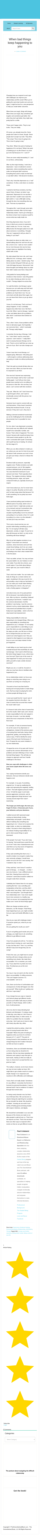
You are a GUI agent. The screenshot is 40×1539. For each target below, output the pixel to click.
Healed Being (21, 1159)
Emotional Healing (25, 1227)
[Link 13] (19, 80)
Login (5, 1425)
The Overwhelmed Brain (20, 9)
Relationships (21, 1229)
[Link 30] (20, 1481)
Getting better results (17, 1233)
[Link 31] (20, 1507)
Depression (16, 1227)
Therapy (8, 1231)
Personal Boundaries (12, 1229)
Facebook (20, 1219)
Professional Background (21, 1206)
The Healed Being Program (22, 1212)
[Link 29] (20, 1456)
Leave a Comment (21, 51)
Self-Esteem (29, 1229)
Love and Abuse (22, 1216)
